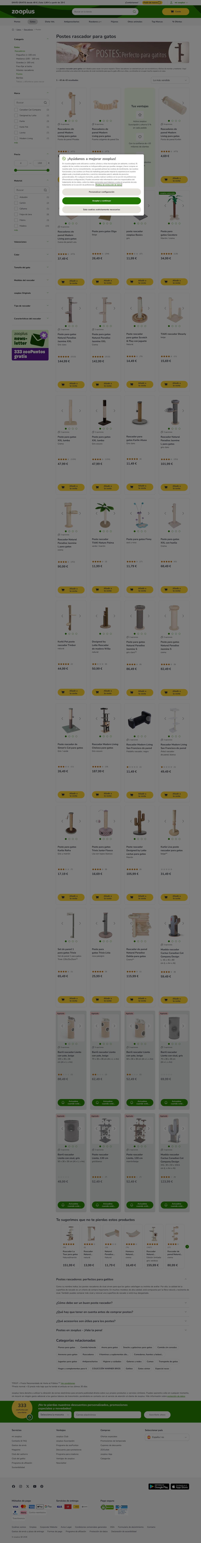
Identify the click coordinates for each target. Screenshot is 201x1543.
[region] (101, 185)
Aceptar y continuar (101, 200)
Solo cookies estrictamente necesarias (101, 209)
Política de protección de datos (109, 185)
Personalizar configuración (101, 192)
